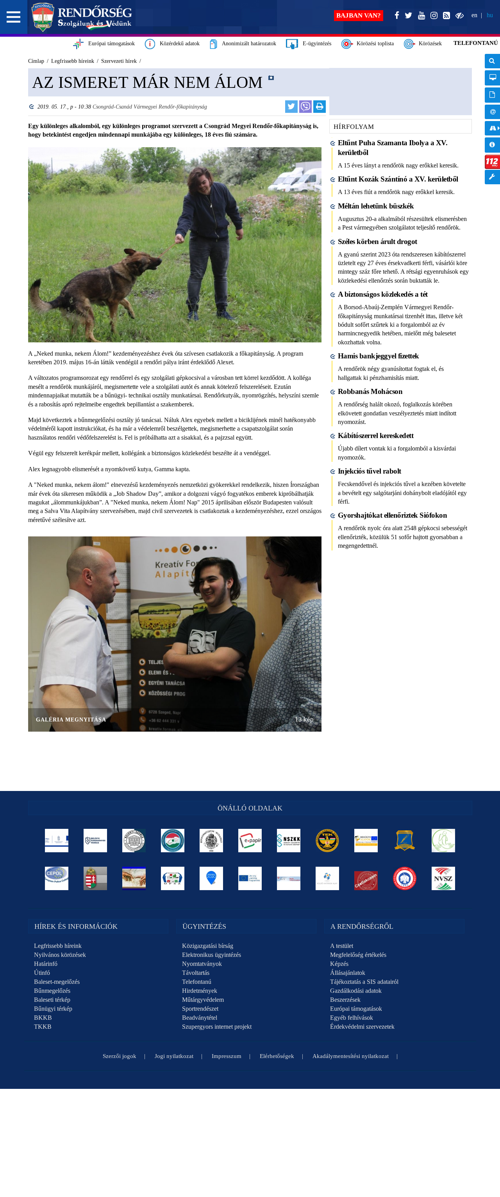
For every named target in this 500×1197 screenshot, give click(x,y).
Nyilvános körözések (60, 954)
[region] (174, 426)
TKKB (43, 1026)
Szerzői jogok (119, 1056)
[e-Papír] (250, 840)
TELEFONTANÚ (476, 43)
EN (474, 15)
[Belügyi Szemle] (134, 840)
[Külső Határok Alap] (327, 878)
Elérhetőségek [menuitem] (492, 112)
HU (490, 15)
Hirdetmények (199, 990)
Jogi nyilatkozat (174, 1056)
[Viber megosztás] (305, 106)
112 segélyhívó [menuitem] (492, 162)
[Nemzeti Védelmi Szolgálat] (443, 878)
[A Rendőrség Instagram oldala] (432, 16)
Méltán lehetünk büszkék (376, 206)
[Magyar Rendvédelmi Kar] (95, 878)
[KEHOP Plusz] (56, 840)
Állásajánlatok (347, 972)
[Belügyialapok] (366, 840)
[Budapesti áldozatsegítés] (443, 840)
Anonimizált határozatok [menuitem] (492, 95)
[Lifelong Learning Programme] (250, 878)
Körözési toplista (374, 43)
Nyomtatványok (202, 963)
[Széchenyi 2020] (211, 878)
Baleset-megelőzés (57, 981)
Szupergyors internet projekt (217, 1026)
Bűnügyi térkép (53, 1008)
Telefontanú (196, 981)
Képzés (339, 963)
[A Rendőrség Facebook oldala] (395, 16)
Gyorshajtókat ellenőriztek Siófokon (392, 515)
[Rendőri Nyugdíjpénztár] (134, 878)
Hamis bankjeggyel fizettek (378, 356)
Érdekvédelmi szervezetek (362, 1026)
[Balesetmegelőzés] (405, 878)
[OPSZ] (173, 878)
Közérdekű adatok (177, 43)
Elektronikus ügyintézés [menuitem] (492, 78)
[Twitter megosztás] (291, 106)
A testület (341, 945)
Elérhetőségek (277, 1056)
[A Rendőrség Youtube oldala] (420, 16)
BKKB (43, 1017)
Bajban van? (358, 15)
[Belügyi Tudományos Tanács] (95, 840)
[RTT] (405, 840)
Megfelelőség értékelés (358, 954)
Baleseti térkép (52, 999)
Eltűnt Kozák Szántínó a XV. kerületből (398, 179)
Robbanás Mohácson (370, 391)
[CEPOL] (56, 878)
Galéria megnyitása (71, 720)
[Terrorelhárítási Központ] (327, 840)
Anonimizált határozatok (246, 43)
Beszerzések (345, 999)
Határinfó (45, 963)
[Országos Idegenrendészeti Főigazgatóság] (173, 840)
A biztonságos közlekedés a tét (383, 294)
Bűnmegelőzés (52, 990)
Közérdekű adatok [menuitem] (492, 145)
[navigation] (492, 123)
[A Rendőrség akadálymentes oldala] (458, 16)
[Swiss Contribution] (289, 878)
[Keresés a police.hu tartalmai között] (492, 61)
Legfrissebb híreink (58, 945)
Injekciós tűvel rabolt (369, 471)
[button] (13, 17)
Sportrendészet (200, 1008)
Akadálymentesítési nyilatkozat (350, 1056)
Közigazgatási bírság (207, 945)
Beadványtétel (199, 1017)
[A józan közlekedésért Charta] (366, 878)
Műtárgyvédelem (203, 999)
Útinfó (42, 972)
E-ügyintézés (314, 43)
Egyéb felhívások (351, 1017)
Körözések (429, 43)
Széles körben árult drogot (377, 241)
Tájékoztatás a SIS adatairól (364, 981)
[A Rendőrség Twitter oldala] (407, 16)
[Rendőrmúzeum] (211, 840)
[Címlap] (82, 17)
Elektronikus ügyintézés (211, 954)
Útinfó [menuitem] (492, 128)
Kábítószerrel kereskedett (376, 435)
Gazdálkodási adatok (356, 990)
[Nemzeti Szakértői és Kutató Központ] (289, 840)
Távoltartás (195, 972)
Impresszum (226, 1056)
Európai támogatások (109, 43)
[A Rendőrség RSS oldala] (445, 16)
